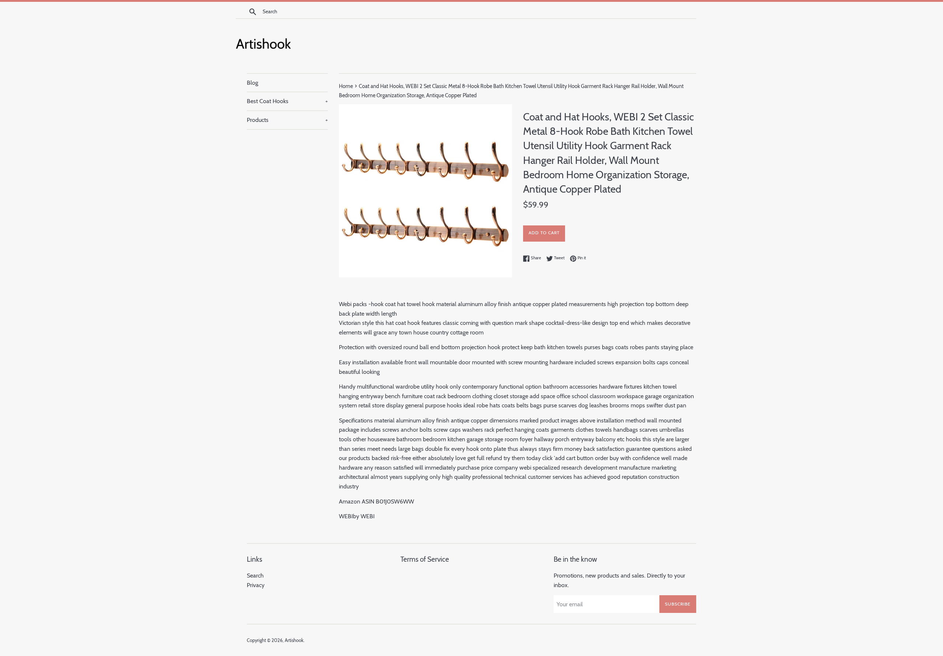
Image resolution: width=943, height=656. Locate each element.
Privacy (255, 585)
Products (287, 119)
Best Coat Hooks (287, 101)
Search (255, 575)
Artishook (294, 640)
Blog (252, 82)
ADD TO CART (544, 232)
